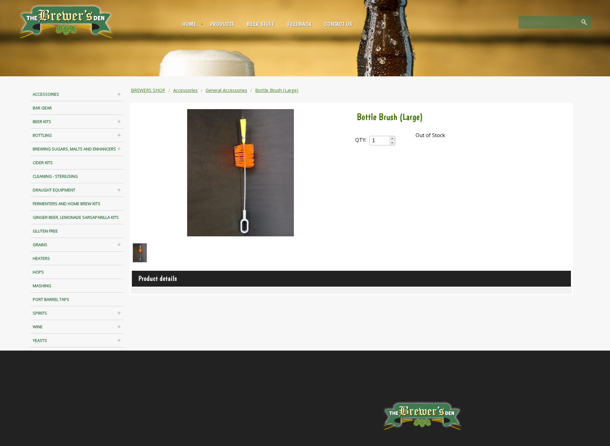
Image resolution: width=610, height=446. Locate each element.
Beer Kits (42, 121)
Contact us (338, 24)
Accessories (46, 94)
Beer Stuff (260, 24)
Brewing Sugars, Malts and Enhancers (74, 149)
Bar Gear (42, 108)
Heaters (41, 258)
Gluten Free (45, 231)
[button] (392, 138)
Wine (38, 327)
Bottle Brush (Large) (276, 90)
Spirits (40, 313)
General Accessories (226, 90)
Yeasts (40, 340)
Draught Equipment (54, 190)
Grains (40, 244)
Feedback (299, 24)
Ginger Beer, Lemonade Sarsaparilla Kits (76, 217)
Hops (38, 272)
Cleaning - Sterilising (55, 176)
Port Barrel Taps (51, 299)
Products (222, 24)
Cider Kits (43, 162)
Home (189, 24)
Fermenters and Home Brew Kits (66, 203)
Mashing (42, 286)
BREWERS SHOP (148, 90)
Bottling (42, 135)
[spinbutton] (380, 140)
